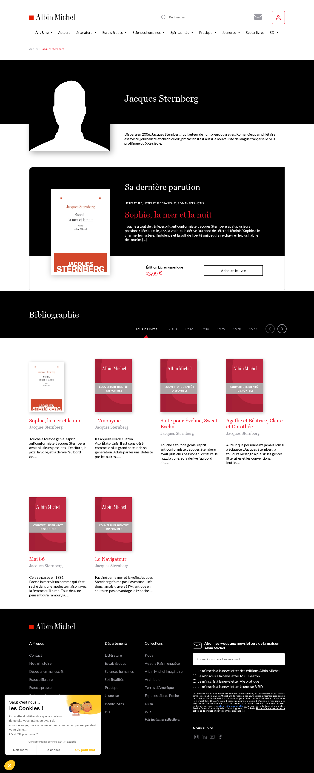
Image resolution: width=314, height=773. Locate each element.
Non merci (20, 750)
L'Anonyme (108, 421)
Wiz (148, 712)
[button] (9, 765)
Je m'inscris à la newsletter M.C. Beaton (229, 676)
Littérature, (134, 203)
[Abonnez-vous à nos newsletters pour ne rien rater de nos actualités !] (256, 16)
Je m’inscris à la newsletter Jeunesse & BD (230, 686)
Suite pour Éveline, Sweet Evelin (188, 424)
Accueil (33, 49)
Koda (149, 655)
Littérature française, (160, 203)
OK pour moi (85, 750)
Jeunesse (112, 695)
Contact (35, 655)
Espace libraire (41, 679)
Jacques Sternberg (46, 427)
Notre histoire (40, 663)
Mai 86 (37, 559)
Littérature (113, 655)
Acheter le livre (233, 270)
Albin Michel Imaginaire (164, 671)
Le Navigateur (110, 559)
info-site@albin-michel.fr (230, 706)
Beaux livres (114, 703)
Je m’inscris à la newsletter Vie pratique (228, 681)
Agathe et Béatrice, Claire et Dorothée (254, 424)
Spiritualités (114, 679)
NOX (149, 703)
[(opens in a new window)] (196, 737)
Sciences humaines (119, 671)
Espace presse (40, 687)
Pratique (111, 687)
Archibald (152, 679)
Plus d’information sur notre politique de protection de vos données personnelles (239, 709)
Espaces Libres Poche (162, 695)
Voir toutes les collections (162, 719)
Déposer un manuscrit (46, 671)
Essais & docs (115, 663)
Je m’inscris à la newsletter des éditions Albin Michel (239, 670)
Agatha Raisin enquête (162, 663)
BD (107, 712)
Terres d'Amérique (159, 687)
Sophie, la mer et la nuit (168, 214)
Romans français (191, 203)
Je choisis (53, 750)
